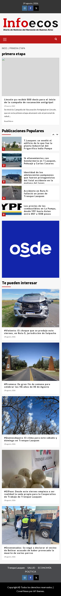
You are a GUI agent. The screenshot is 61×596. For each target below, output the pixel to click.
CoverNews (23, 591)
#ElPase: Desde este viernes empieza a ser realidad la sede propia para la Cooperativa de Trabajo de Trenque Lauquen (30, 494)
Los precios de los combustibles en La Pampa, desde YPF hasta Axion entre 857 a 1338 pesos (40, 210)
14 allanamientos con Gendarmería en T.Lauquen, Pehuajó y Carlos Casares (40, 161)
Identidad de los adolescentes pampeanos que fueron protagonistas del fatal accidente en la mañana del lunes (39, 178)
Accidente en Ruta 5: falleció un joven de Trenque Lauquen (36, 194)
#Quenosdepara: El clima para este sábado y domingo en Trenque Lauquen (30, 439)
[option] (30, 145)
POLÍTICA (30, 571)
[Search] (56, 39)
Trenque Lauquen (16, 567)
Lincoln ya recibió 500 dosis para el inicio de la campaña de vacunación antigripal (30, 101)
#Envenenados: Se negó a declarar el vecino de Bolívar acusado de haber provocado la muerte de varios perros (30, 550)
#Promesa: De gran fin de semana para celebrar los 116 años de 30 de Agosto (27, 385)
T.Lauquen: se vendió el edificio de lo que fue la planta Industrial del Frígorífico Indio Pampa (38, 144)
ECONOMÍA (44, 567)
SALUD (31, 567)
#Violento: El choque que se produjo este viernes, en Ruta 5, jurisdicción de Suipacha (30, 332)
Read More (8, 121)
